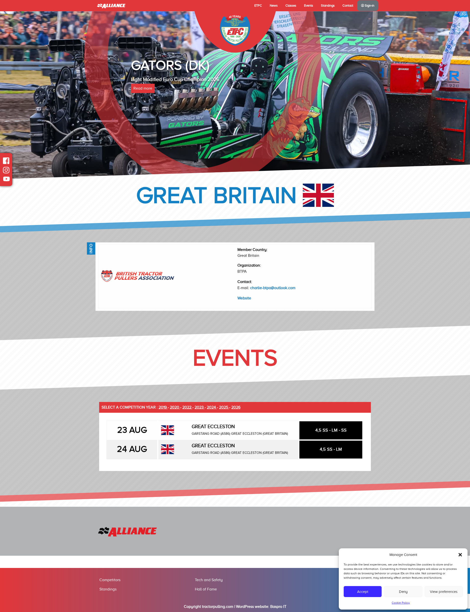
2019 (163, 407)
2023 (200, 407)
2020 (175, 407)
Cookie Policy (401, 602)
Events (308, 5)
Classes (290, 5)
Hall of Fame (206, 589)
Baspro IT (278, 606)
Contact (347, 5)
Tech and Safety (209, 580)
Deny (403, 592)
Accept (362, 592)
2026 (235, 407)
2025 (224, 407)
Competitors (109, 580)
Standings (328, 5)
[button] (460, 554)
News (274, 5)
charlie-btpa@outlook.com (272, 288)
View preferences (444, 592)
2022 (187, 407)
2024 (212, 407)
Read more (142, 88)
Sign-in (369, 5)
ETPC (258, 5)
